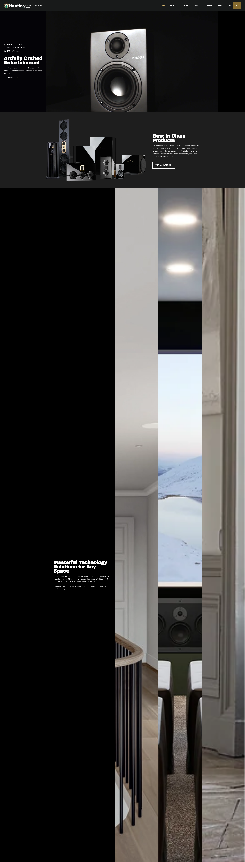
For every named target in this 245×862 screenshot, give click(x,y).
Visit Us (219, 5)
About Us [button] (173, 5)
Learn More (8, 78)
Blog (229, 5)
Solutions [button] (186, 5)
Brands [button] (209, 5)
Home (163, 5)
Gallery (198, 5)
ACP (237, 5)
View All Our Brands (164, 165)
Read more (136, 580)
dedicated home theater (67, 576)
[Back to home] (23, 5)
